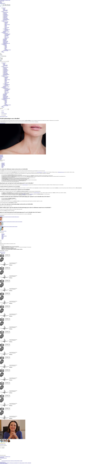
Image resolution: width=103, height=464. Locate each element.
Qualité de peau (13, 460)
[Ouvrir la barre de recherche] (0, 53)
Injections (9, 460)
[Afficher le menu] (1, 54)
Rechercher (1, 108)
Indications (3, 163)
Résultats (3, 166)
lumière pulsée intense (37, 192)
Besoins (7, 460)
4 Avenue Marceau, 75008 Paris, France (5, 0)
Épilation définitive (17, 460)
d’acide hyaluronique (25, 184)
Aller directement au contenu (3, 116)
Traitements (3, 164)
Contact (1, 463)
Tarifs (2, 167)
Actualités (21, 460)
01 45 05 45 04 (2, 457)
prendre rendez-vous (4, 463)
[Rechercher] (8, 61)
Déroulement (3, 165)
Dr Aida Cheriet (4, 460)
